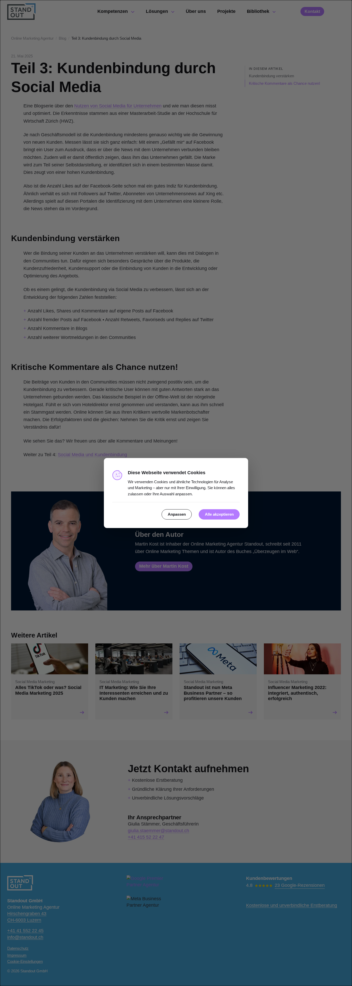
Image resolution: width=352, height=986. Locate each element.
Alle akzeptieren (219, 514)
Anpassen (177, 514)
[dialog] (176, 493)
